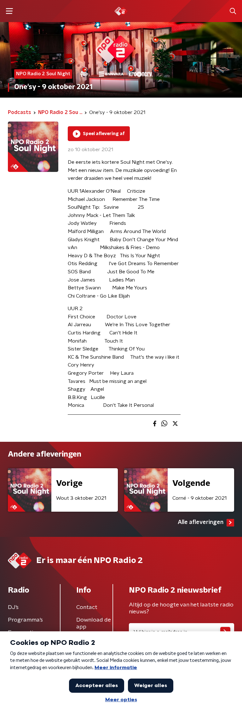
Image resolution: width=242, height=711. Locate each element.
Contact (86, 607)
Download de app (93, 623)
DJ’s (13, 607)
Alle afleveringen (200, 522)
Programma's (25, 620)
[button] (9, 11)
